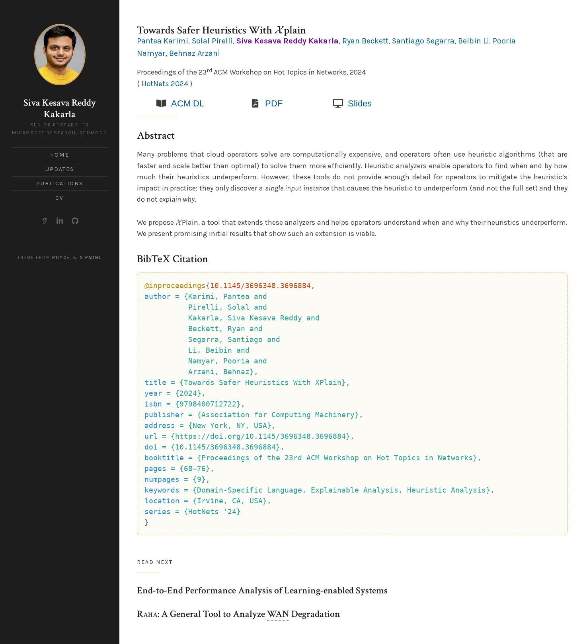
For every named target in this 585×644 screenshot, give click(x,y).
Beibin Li (473, 40)
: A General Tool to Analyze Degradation (238, 614)
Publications (59, 183)
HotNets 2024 (164, 83)
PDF (274, 103)
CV (59, 197)
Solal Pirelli (212, 40)
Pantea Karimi (162, 40)
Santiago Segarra (423, 40)
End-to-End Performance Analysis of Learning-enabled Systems (262, 590)
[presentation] (279, 30)
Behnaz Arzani (194, 53)
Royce (60, 257)
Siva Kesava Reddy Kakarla (59, 108)
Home (59, 154)
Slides (360, 103)
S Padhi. (91, 257)
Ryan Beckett (365, 40)
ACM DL (187, 103)
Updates (59, 169)
